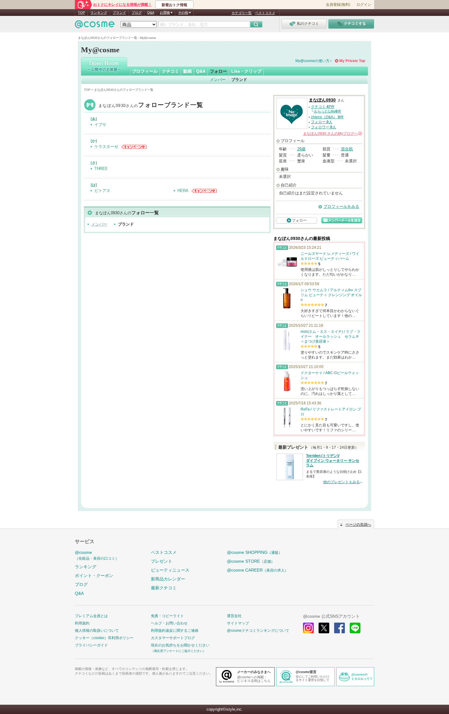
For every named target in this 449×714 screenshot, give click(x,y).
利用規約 (82, 623)
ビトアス (102, 190)
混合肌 (347, 149)
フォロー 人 (321, 122)
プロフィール (145, 71)
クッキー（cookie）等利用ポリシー (104, 638)
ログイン (363, 4)
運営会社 (234, 616)
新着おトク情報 (174, 5)
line (355, 628)
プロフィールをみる (341, 206)
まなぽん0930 (150, 105)
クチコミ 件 (322, 107)
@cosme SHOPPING (254, 552)
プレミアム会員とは (91, 616)
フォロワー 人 (323, 127)
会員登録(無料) (338, 4)
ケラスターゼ (106, 146)
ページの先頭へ (358, 524)
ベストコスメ (265, 13)
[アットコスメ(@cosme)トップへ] (95, 26)
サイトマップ (238, 623)
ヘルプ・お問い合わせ (169, 623)
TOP (81, 12)
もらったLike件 (327, 111)
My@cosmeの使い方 (312, 61)
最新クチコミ (164, 587)
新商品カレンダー (168, 578)
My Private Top (352, 61)
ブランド (119, 12)
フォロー (218, 71)
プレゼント (161, 561)
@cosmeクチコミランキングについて (258, 630)
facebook (339, 628)
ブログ (137, 12)
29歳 (301, 149)
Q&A (150, 12)
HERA (182, 190)
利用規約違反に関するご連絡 (175, 630)
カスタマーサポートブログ (173, 638)
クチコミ (170, 71)
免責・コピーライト (167, 616)
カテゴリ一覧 (242, 13)
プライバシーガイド (91, 645)
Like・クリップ (246, 71)
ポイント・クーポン (94, 575)
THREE (101, 168)
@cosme (97, 555)
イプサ (100, 124)
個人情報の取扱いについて (97, 630)
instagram (308, 628)
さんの (332, 133)
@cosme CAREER (257, 570)
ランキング (98, 12)
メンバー (218, 79)
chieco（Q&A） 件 (327, 117)
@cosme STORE (251, 561)
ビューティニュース (170, 570)
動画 (187, 71)
